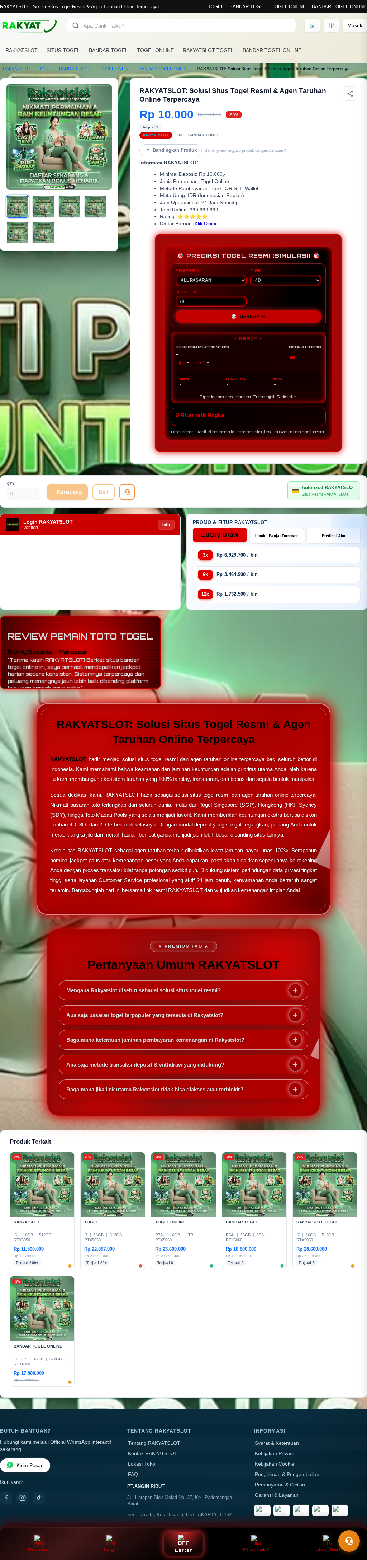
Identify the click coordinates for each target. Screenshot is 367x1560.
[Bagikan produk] (350, 93)
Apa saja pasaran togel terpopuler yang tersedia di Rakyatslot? (144, 1015)
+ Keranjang (67, 492)
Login (111, 1549)
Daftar (183, 1550)
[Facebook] (6, 1498)
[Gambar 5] (17, 232)
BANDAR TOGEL (247, 6)
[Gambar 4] (95, 206)
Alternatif (256, 1549)
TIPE (255, 270)
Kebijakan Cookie (274, 1464)
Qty (11, 484)
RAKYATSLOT (21, 50)
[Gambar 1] (17, 206)
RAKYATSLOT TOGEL (208, 50)
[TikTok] (39, 1498)
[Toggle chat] (349, 1541)
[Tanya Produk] (127, 492)
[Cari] (75, 25)
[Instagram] (22, 1498)
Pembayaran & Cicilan (280, 1485)
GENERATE (248, 316)
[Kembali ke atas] (351, 1523)
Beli (103, 492)
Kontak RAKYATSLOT (152, 1453)
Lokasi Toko (141, 1464)
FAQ (133, 1474)
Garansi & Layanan (277, 1495)
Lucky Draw (219, 534)
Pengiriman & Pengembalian (287, 1474)
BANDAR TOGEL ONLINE (339, 6)
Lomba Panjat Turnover (276, 536)
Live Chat (328, 1549)
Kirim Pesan (30, 1465)
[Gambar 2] (43, 206)
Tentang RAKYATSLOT (154, 1443)
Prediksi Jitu (333, 536)
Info (166, 524)
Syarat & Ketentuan (277, 1443)
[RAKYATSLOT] (28, 25)
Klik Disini (205, 223)
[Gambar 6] (43, 232)
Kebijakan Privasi (274, 1453)
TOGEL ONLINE (289, 6)
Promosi (39, 1549)
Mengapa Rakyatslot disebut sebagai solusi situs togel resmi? (143, 990)
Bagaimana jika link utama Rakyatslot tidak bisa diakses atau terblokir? (154, 1089)
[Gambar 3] (69, 206)
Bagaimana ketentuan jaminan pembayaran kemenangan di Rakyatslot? (155, 1040)
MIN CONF (187, 292)
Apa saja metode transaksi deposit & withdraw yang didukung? (145, 1065)
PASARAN (187, 270)
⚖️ (331, 25)
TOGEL (216, 6)
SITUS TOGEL (63, 50)
